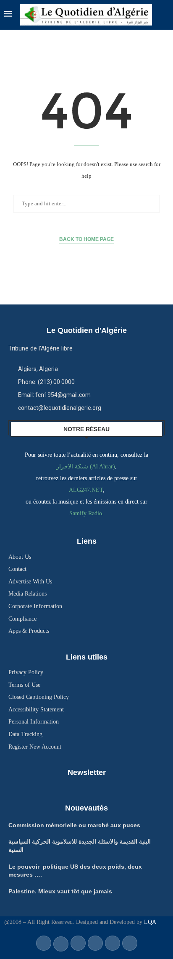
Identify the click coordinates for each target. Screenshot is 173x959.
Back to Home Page (86, 239)
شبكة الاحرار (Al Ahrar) (85, 466)
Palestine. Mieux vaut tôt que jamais (60, 891)
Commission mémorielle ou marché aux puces (74, 825)
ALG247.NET (86, 490)
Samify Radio (85, 513)
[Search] (164, 14)
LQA (149, 922)
